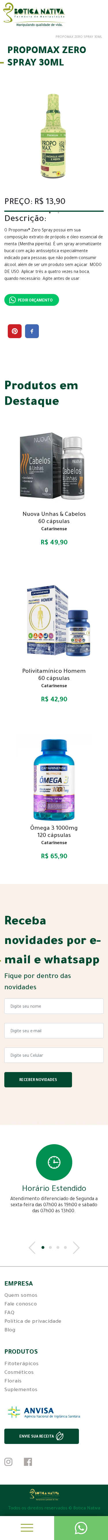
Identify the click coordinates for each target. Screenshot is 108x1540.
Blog (9, 1330)
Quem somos (20, 1296)
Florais (13, 1381)
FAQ (9, 1313)
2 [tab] (50, 1247)
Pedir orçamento (35, 301)
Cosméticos (19, 1373)
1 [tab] (42, 1247)
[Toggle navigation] (27, 1528)
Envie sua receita (36, 1437)
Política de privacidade (32, 1322)
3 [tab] (57, 1247)
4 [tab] (65, 1247)
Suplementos (20, 1390)
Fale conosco (20, 1304)
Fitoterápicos (21, 1364)
